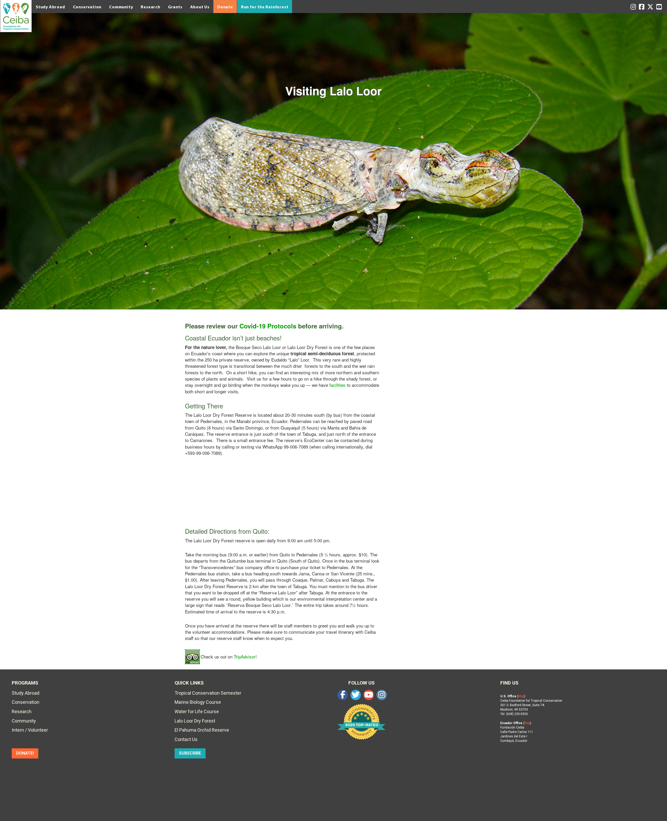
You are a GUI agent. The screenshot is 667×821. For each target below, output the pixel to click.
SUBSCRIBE (190, 753)
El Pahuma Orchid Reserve (202, 730)
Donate (225, 6)
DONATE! (25, 753)
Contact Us (186, 739)
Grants (175, 6)
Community (121, 6)
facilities (337, 385)
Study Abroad (50, 6)
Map (521, 696)
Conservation (87, 6)
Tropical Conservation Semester (208, 693)
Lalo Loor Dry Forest (195, 721)
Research (150, 6)
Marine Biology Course (198, 702)
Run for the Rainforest (264, 6)
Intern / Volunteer (30, 730)
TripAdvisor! (245, 656)
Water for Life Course (197, 711)
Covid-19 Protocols (267, 325)
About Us (199, 6)
